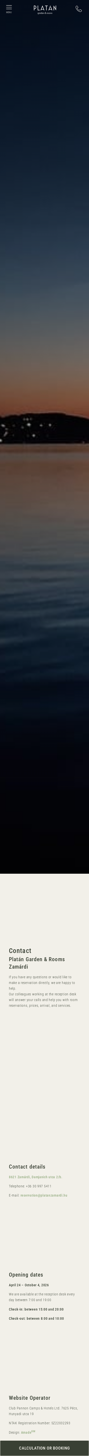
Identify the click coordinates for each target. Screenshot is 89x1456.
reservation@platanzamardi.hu (44, 1195)
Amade (28, 1432)
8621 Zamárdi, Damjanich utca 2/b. (36, 1177)
